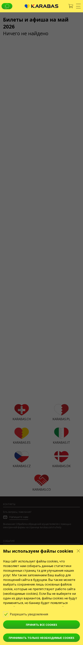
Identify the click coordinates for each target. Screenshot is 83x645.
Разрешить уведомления (29, 614)
